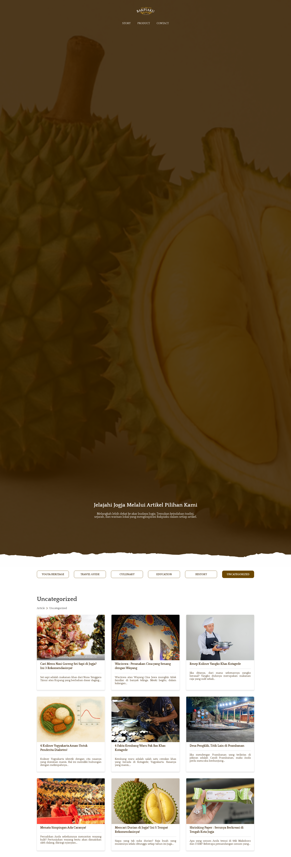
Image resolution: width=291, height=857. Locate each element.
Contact (163, 23)
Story (126, 23)
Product (143, 23)
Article (41, 608)
